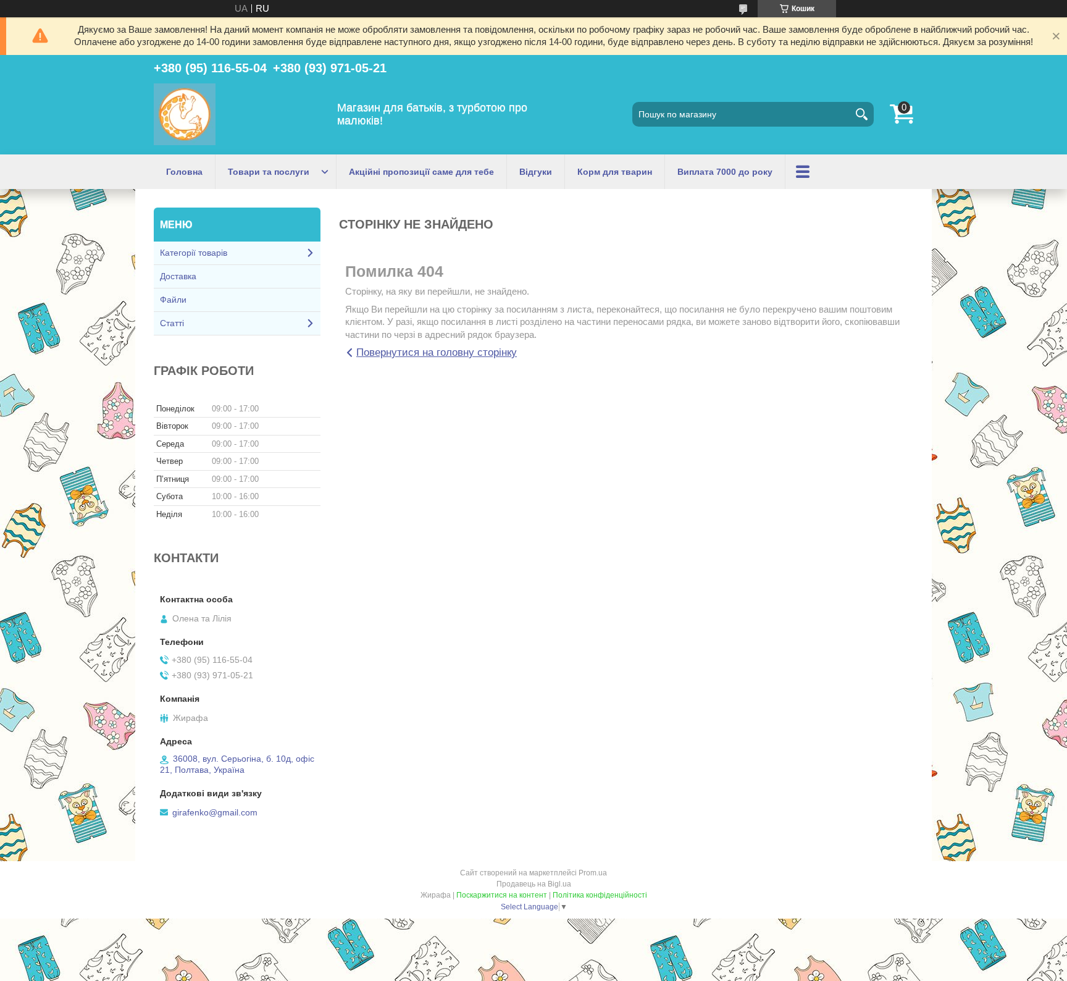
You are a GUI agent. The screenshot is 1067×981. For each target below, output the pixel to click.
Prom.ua (593, 873)
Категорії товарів (193, 253)
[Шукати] (861, 114)
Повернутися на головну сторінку (436, 352)
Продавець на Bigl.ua (533, 884)
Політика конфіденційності (600, 895)
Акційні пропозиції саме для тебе (421, 172)
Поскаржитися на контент (501, 895)
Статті (172, 323)
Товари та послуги (268, 172)
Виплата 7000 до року (724, 172)
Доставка (178, 276)
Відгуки (535, 172)
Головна (184, 172)
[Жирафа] (184, 114)
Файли (173, 300)
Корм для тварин (614, 172)
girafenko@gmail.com (214, 812)
